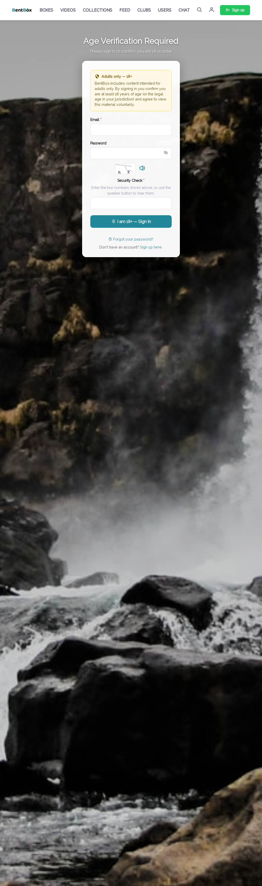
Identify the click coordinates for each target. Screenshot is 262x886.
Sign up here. (151, 247)
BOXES (46, 10)
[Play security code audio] (142, 168)
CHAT (184, 10)
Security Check (131, 180)
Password (98, 143)
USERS (164, 10)
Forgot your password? (133, 239)
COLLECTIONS (97, 10)
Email (96, 120)
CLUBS (144, 10)
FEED (124, 10)
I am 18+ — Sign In (134, 221)
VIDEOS (68, 10)
